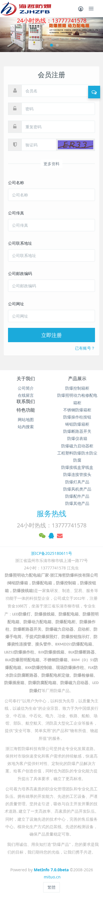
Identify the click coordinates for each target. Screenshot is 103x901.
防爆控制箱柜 (77, 388)
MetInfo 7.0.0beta (51, 869)
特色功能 (26, 410)
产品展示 (77, 378)
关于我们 (26, 378)
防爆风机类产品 (77, 489)
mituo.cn (52, 877)
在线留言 (26, 395)
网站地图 (26, 419)
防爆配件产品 (77, 496)
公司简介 (26, 388)
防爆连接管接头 (77, 474)
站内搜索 (26, 426)
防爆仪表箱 (77, 438)
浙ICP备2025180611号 (51, 553)
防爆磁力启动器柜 (77, 445)
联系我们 (26, 401)
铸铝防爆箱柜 (77, 424)
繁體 (51, 887)
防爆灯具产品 (77, 482)
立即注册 (51, 335)
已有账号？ (85, 348)
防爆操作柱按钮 (77, 417)
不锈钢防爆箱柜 (77, 409)
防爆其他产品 (77, 503)
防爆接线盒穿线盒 (77, 467)
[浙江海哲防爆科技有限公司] (26, 8)
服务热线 (51, 513)
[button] (7, 34)
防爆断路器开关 (77, 431)
